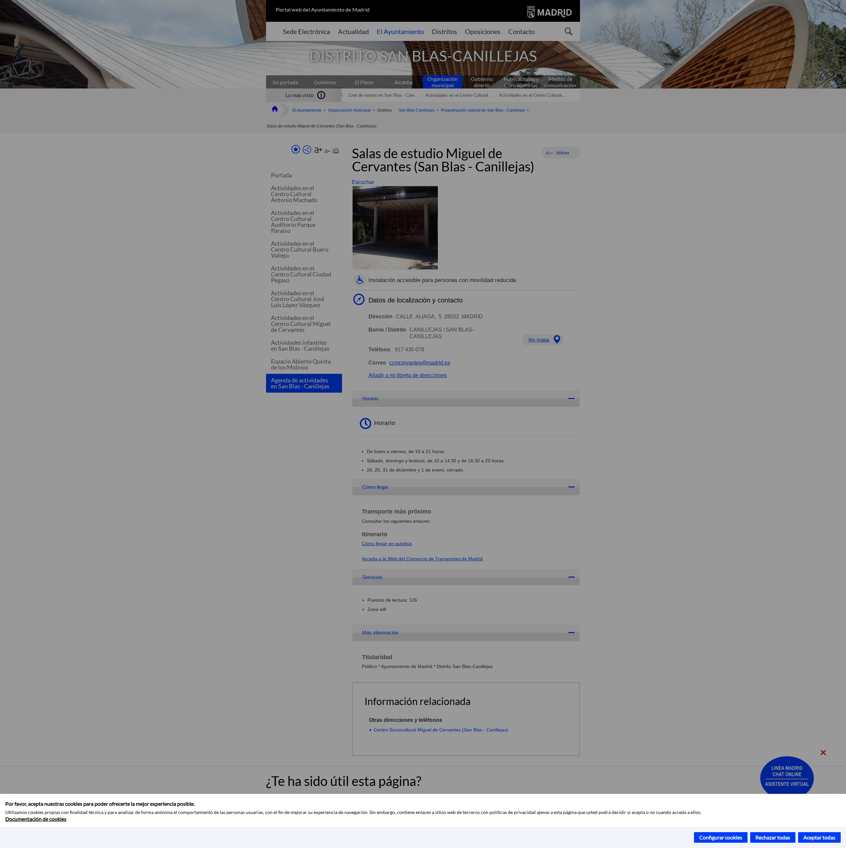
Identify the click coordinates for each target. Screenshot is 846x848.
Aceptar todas (819, 837)
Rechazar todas (772, 837)
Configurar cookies (720, 837)
